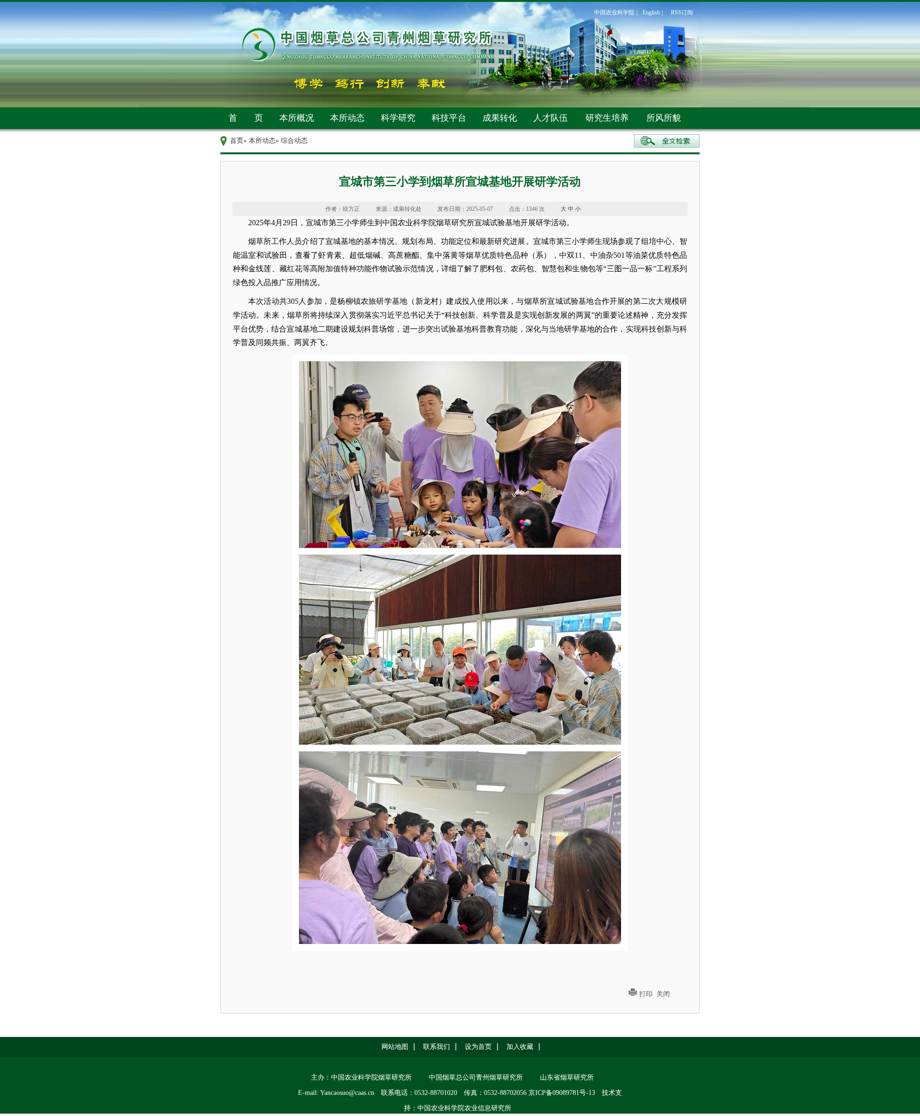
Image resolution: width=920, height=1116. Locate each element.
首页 (236, 140)
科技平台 (449, 118)
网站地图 (394, 1046)
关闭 (663, 994)
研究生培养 (607, 118)
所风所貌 (663, 118)
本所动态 (347, 118)
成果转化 (500, 118)
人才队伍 (550, 118)
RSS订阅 (682, 12)
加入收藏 (519, 1046)
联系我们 (436, 1046)
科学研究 (398, 118)
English (651, 12)
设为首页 (478, 1046)
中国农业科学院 (614, 12)
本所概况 (296, 118)
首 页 (246, 118)
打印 (646, 994)
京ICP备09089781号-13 (562, 1092)
